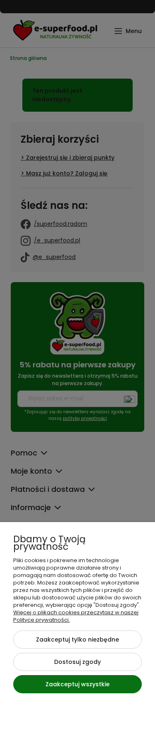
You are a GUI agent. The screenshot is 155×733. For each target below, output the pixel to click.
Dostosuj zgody (77, 662)
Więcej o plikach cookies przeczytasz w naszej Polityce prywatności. (75, 616)
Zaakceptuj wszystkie (77, 684)
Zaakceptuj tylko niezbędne (77, 639)
